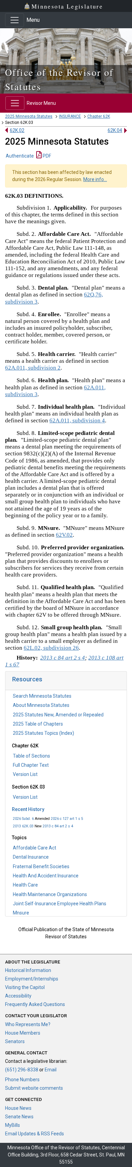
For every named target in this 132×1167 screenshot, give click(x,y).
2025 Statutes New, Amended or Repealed (58, 714)
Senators (15, 1041)
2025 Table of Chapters (38, 724)
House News (18, 1108)
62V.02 (64, 535)
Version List (25, 774)
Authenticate (20, 156)
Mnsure (21, 912)
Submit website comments (34, 1088)
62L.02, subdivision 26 (51, 648)
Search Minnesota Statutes (42, 696)
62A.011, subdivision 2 (33, 367)
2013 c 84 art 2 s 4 (58, 826)
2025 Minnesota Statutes (28, 116)
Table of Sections (31, 756)
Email (51, 1069)
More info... (95, 179)
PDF (46, 156)
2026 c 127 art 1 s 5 (67, 818)
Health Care (25, 885)
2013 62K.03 (23, 826)
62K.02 (17, 130)
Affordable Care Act (34, 847)
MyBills (12, 1125)
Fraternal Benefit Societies (41, 866)
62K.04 (115, 130)
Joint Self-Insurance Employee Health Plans (59, 903)
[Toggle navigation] (14, 20)
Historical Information (28, 970)
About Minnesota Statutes (41, 705)
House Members (22, 1033)
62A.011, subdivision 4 (77, 420)
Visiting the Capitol (25, 987)
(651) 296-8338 (21, 1069)
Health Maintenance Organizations (50, 894)
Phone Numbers (22, 1079)
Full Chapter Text (31, 765)
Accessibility (18, 996)
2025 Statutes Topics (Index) (43, 733)
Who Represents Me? (27, 1024)
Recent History (28, 809)
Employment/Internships (31, 979)
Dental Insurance (31, 857)
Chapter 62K (98, 116)
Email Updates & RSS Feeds (34, 1133)
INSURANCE (70, 116)
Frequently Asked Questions (35, 1004)
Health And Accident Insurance (46, 875)
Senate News (19, 1116)
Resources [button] (27, 679)
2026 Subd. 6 (23, 818)
